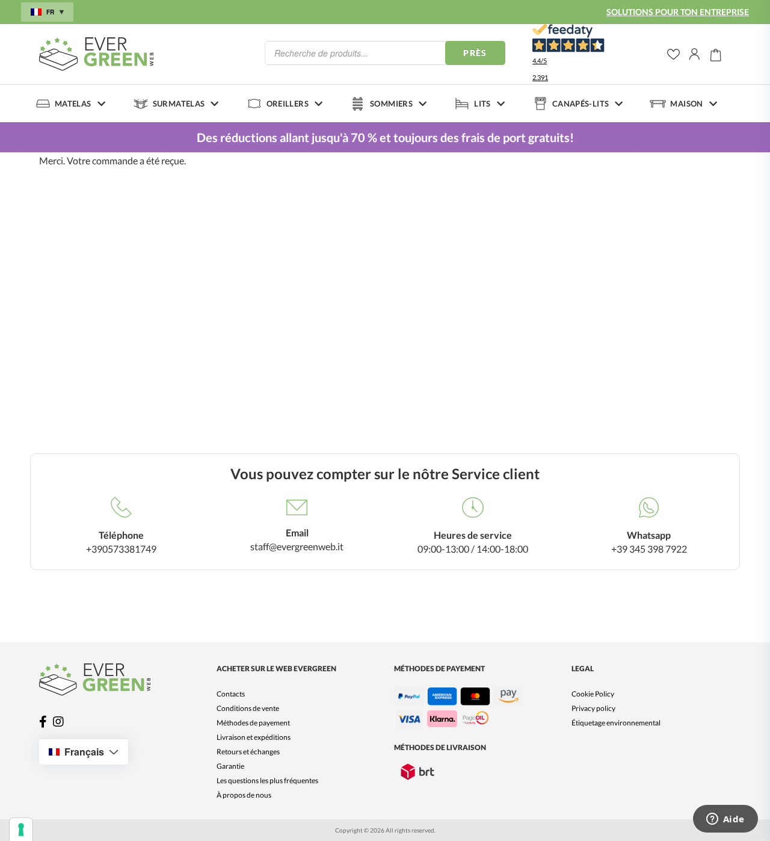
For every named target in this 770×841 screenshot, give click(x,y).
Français (84, 752)
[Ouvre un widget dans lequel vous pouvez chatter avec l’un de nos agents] (725, 820)
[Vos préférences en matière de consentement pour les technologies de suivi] (21, 829)
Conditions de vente (248, 708)
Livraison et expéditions (254, 737)
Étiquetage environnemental (616, 722)
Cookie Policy (592, 693)
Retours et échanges (248, 751)
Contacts (231, 693)
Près (475, 53)
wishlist (673, 54)
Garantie (230, 766)
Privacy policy (593, 708)
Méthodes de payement (253, 722)
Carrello (716, 54)
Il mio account (695, 54)
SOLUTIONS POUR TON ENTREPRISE (677, 12)
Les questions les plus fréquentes (267, 780)
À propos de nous (244, 794)
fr (50, 12)
